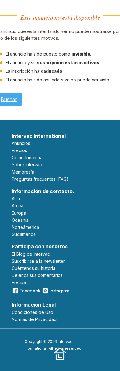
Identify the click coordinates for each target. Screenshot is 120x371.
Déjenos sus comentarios (37, 275)
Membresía (23, 172)
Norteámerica (25, 227)
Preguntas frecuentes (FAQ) (40, 179)
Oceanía (20, 220)
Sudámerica (24, 234)
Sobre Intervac (27, 164)
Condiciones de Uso (32, 312)
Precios (19, 150)
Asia (16, 198)
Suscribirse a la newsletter (38, 261)
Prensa (19, 282)
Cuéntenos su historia (33, 268)
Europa (19, 213)
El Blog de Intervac (31, 254)
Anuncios (21, 143)
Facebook (30, 290)
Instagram (59, 290)
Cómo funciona (27, 157)
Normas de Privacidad (34, 319)
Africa (17, 205)
